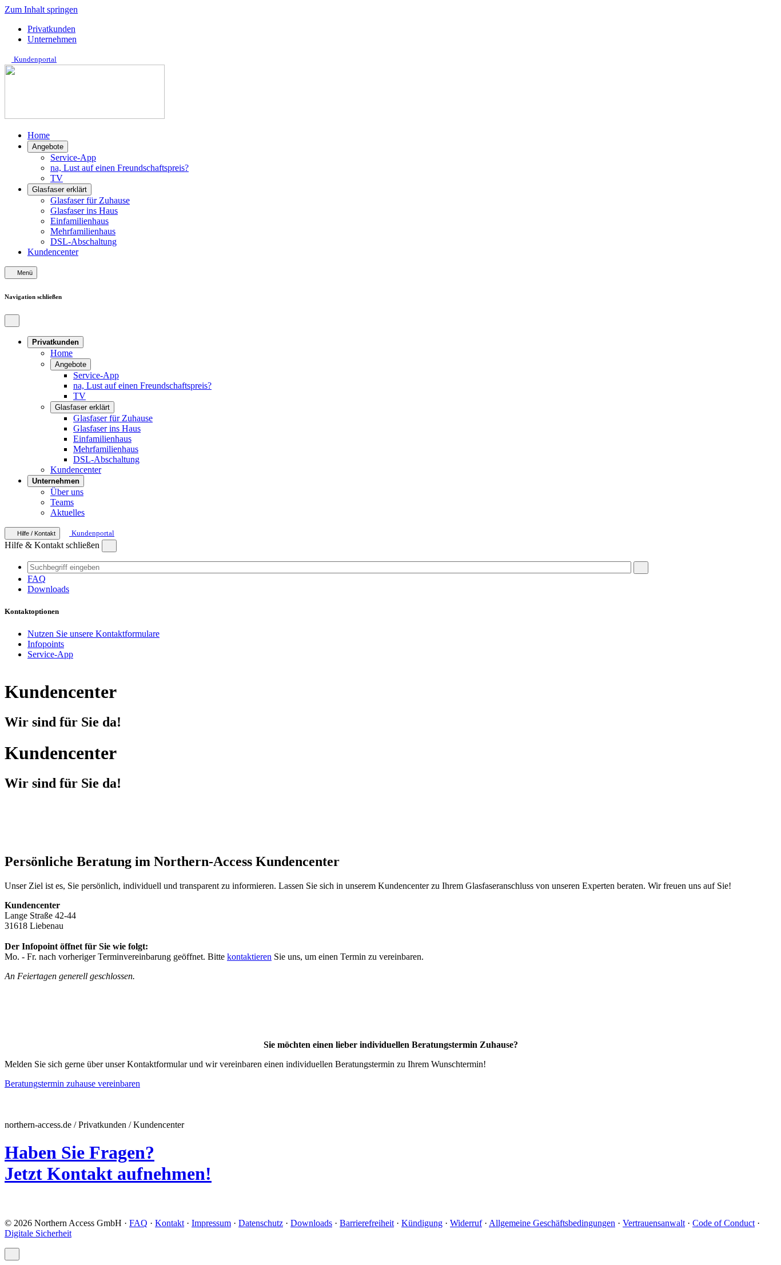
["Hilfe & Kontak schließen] (109, 546)
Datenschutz (260, 1223)
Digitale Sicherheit (38, 1233)
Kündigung (422, 1223)
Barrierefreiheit (367, 1223)
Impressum (211, 1223)
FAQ (36, 579)
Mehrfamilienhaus (82, 231)
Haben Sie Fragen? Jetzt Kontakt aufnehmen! (108, 1163)
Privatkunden (51, 29)
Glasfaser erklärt (59, 189)
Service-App (73, 157)
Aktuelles (67, 512)
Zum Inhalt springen (41, 9)
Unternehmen (52, 39)
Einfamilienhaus (79, 221)
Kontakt (169, 1223)
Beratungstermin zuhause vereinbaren (72, 1083)
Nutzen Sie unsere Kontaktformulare (93, 634)
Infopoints (45, 644)
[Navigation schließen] (12, 320)
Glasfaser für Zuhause (90, 200)
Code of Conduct (723, 1223)
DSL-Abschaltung (83, 241)
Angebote (47, 146)
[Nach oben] (12, 1254)
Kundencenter (52, 252)
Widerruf (466, 1223)
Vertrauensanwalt (654, 1223)
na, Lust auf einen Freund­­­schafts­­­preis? (119, 168)
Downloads (48, 589)
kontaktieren (249, 956)
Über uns (66, 492)
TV (56, 178)
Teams (62, 502)
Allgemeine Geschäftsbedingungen (552, 1223)
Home (38, 135)
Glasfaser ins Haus (84, 211)
